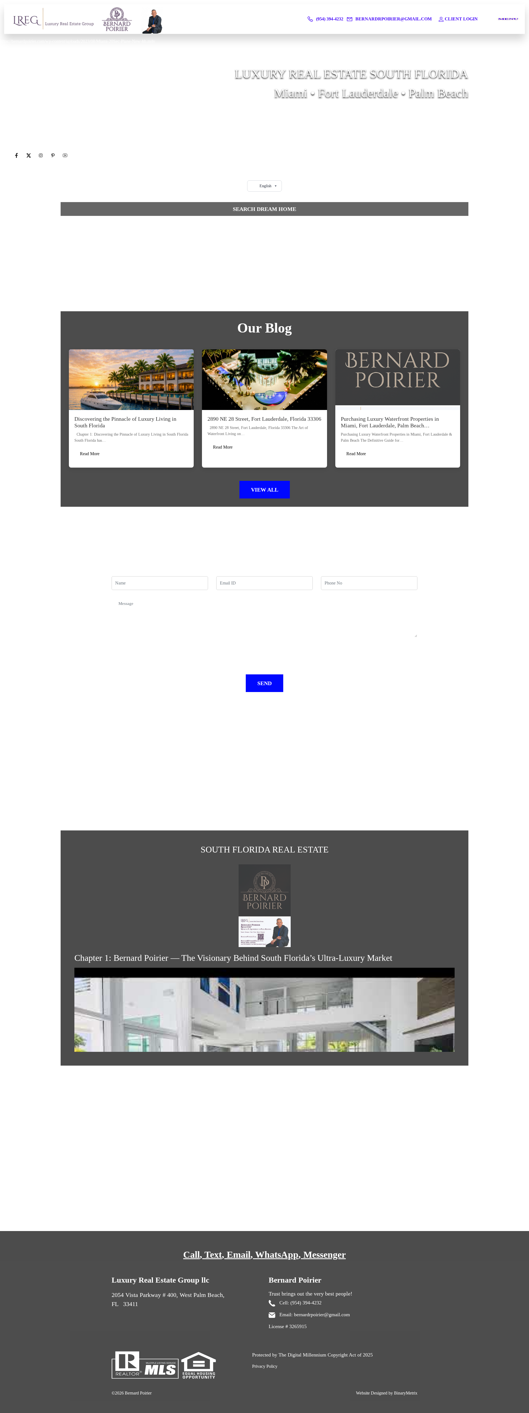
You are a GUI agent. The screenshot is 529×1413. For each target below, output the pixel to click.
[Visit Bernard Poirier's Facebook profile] (17, 156)
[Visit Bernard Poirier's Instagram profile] (41, 156)
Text (213, 1255)
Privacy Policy (264, 1366)
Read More (89, 453)
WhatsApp (276, 1255)
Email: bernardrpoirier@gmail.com (314, 1314)
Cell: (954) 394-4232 (300, 1302)
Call (191, 1255)
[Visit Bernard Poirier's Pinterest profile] (53, 156)
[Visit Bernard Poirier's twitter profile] (29, 156)
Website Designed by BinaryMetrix (386, 1393)
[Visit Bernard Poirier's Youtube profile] (65, 156)
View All (264, 490)
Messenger (324, 1255)
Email (238, 1255)
